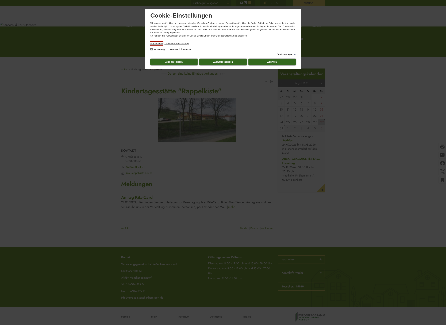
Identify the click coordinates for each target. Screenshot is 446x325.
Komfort (173, 49)
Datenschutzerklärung (176, 43)
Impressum (156, 43)
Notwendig (159, 49)
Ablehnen (272, 62)
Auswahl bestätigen (223, 62)
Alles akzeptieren (174, 62)
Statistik (186, 49)
